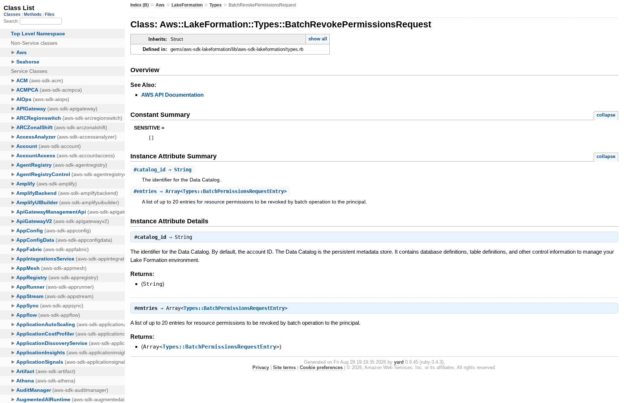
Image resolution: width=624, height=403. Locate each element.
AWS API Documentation (172, 95)
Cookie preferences (321, 367)
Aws (160, 5)
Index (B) (139, 5)
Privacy (260, 367)
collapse (606, 115)
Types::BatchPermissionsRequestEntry (234, 308)
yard (399, 362)
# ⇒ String (162, 169)
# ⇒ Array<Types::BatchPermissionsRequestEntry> (210, 191)
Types (215, 5)
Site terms (284, 367)
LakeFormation (187, 5)
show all (317, 38)
